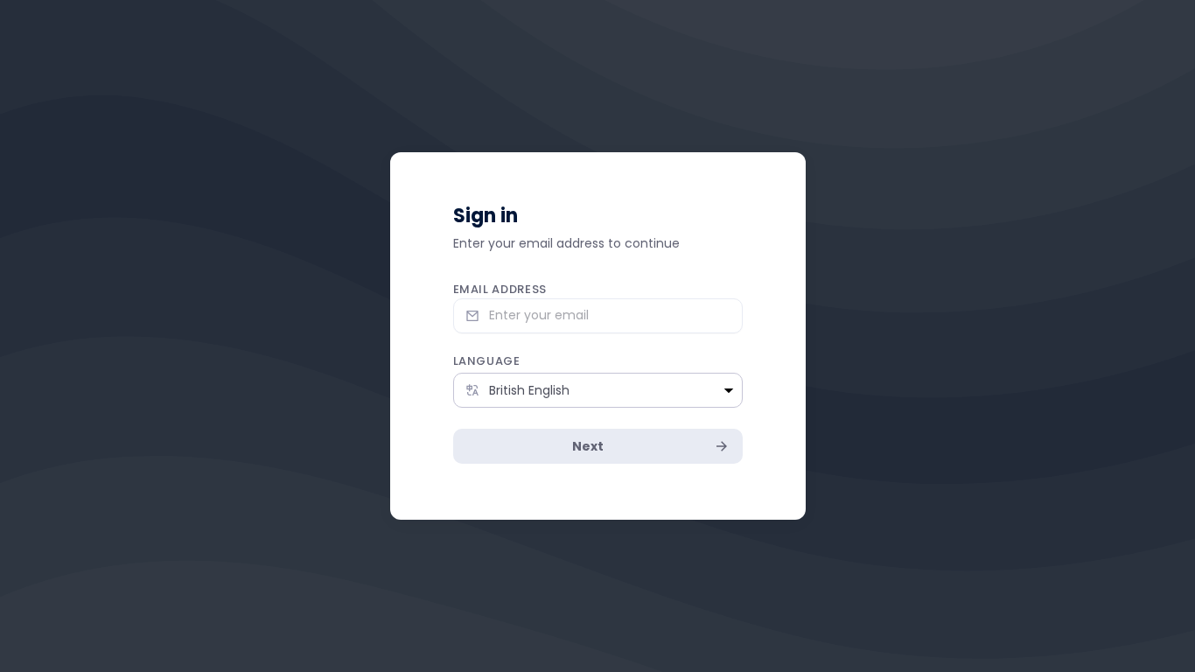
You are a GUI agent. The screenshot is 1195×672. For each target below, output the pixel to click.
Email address (500, 289)
